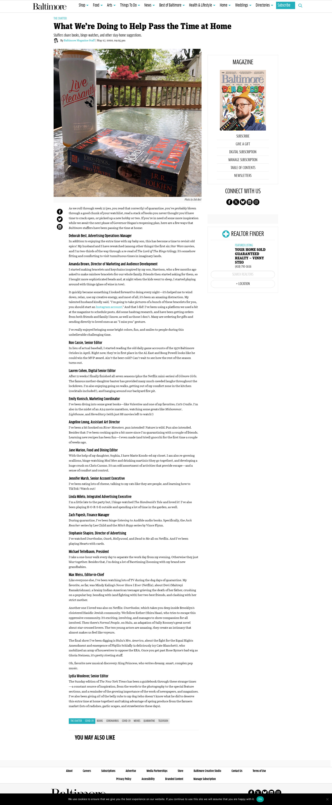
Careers (87, 771)
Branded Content (174, 779)
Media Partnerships (157, 771)
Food (96, 5)
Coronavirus (112, 721)
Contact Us (237, 771)
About (69, 771)
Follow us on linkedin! (250, 202)
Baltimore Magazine (49, 6)
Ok (260, 799)
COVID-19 (89, 721)
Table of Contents (243, 168)
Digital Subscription (242, 152)
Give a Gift (243, 144)
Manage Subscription (242, 160)
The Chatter (60, 18)
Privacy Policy (123, 779)
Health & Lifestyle (200, 5)
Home (223, 5)
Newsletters (242, 176)
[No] (327, 799)
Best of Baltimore (170, 5)
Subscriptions (108, 771)
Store (180, 771)
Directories (263, 5)
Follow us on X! (236, 202)
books (100, 721)
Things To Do (128, 5)
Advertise (131, 771)
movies (137, 721)
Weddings (241, 5)
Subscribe (284, 5)
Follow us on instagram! (256, 202)
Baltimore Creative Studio (207, 771)
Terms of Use (259, 771)
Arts (109, 5)
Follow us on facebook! (229, 202)
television (163, 721)
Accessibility (148, 779)
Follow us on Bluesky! (243, 202)
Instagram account (109, 307)
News (147, 5)
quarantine (149, 721)
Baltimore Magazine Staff (79, 40)
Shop (82, 5)
